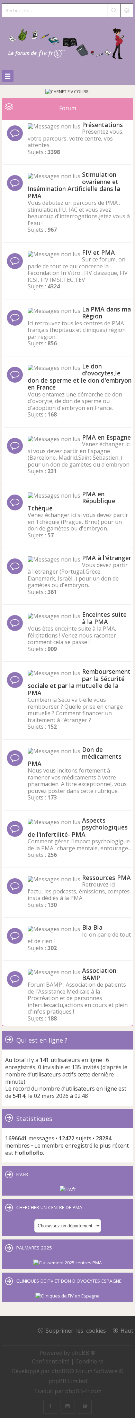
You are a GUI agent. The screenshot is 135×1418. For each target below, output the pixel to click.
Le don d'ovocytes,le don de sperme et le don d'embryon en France (80, 377)
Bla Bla (92, 927)
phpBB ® (83, 1353)
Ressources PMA (106, 877)
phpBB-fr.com (83, 1391)
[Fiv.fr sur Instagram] (67, 1407)
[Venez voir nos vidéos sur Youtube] (85, 1407)
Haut (126, 1330)
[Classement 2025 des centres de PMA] (67, 1262)
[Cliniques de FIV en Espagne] (67, 1296)
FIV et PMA (98, 252)
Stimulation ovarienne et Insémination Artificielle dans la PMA (74, 185)
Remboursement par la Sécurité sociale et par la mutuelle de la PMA (79, 682)
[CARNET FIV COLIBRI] (67, 92)
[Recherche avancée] (126, 10)
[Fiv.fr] (67, 1189)
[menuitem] (51, 1361)
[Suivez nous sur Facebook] (50, 1407)
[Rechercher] (114, 10)
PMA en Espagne (106, 437)
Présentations (102, 125)
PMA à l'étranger (106, 558)
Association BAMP (99, 974)
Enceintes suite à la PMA (104, 618)
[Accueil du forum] (67, 42)
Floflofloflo (29, 1153)
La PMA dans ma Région (106, 312)
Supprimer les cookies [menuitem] (76, 1330)
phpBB (60, 1371)
